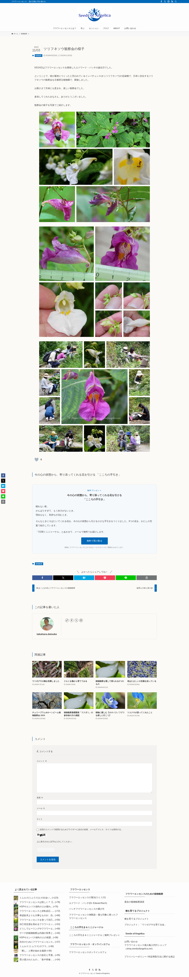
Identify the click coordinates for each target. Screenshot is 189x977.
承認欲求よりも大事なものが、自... (37, 915)
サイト (39, 819)
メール (41, 808)
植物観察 (38, 55)
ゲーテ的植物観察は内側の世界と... (37, 933)
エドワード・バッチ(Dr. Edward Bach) (88, 903)
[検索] (176, 1)
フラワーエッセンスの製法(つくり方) (87, 897)
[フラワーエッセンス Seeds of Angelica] (94, 14)
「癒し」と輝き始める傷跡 (33, 951)
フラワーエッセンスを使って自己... (37, 920)
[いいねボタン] (36, 460)
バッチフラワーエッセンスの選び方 (86, 909)
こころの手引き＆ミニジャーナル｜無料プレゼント (94, 935)
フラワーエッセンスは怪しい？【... (37, 902)
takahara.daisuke (47, 634)
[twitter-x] (165, 1)
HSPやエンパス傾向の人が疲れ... (36, 906)
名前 (40, 797)
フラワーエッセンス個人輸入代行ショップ (145, 945)
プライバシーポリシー (135, 956)
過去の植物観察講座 (134, 902)
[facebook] (161, 1)
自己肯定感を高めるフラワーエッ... (37, 924)
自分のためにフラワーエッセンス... (37, 942)
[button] (42, 577)
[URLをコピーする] (146, 577)
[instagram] (168, 1)
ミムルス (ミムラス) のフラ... (34, 946)
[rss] (172, 1)
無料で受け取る (94, 541)
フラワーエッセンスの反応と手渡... (37, 955)
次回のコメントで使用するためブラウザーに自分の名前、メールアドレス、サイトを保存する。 (81, 829)
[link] (67, 620)
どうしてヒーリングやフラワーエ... (37, 928)
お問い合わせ (131, 941)
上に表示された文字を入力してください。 (55, 842)
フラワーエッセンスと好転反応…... (37, 911)
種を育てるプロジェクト (136, 919)
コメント (42, 761)
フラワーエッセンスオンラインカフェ (88, 952)
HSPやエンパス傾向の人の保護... (36, 937)
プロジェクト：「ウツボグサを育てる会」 (145, 924)
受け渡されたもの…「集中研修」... (37, 959)
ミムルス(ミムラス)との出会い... (35, 898)
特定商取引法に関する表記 (161, 956)
